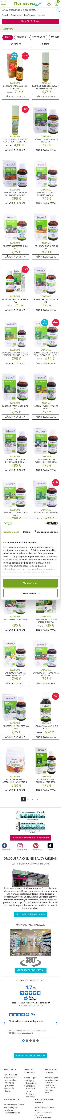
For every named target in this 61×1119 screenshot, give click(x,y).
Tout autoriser (30, 583)
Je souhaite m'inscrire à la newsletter (30, 837)
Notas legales (11, 1107)
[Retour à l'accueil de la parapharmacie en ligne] (28, 3)
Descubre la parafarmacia (30, 914)
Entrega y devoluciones (31, 1081)
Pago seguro (31, 1078)
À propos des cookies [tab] (46, 531)
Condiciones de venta (14, 1104)
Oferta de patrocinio (9, 1084)
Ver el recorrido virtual (31, 970)
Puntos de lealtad (9, 1089)
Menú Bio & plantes (30, 21)
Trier (46, 44)
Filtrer (17, 44)
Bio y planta (16, 15)
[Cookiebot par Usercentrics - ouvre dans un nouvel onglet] (45, 524)
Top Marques (29, 15)
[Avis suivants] (57, 1023)
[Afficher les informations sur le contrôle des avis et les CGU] (49, 1002)
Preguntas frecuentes (30, 1095)
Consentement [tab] (11, 531)
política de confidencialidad (12, 1111)
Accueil (5, 15)
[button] (49, 3)
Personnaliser (29, 593)
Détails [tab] (26, 531)
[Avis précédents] (4, 1023)
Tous (8, 37)
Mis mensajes (11, 1075)
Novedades (38, 37)
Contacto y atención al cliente (30, 1089)
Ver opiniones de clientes (30, 1055)
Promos (21, 37)
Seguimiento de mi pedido (11, 1078)
